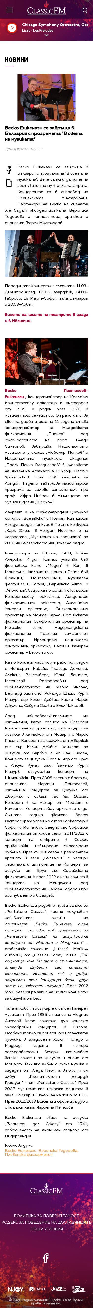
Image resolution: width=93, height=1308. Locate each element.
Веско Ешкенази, (21, 1151)
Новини (16, 59)
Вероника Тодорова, (58, 1151)
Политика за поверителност (46, 1216)
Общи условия (46, 1229)
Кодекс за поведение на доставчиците (46, 1222)
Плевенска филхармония (28, 1155)
